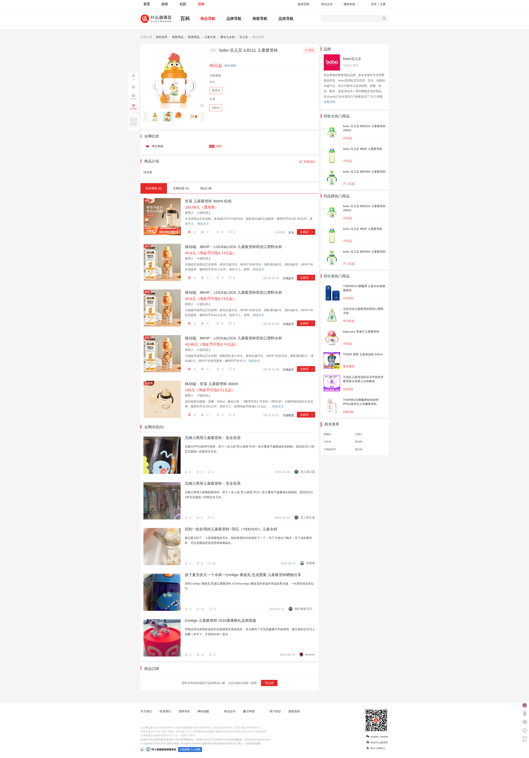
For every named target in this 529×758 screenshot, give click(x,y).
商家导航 (260, 19)
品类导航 (286, 19)
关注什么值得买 (379, 742)
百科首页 (161, 37)
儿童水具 (210, 37)
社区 (183, 4)
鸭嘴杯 (327, 434)
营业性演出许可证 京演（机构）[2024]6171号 (166, 731)
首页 (146, 4)
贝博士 (358, 434)
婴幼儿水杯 (227, 37)
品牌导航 (233, 19)
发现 (147, 200)
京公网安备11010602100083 (157, 727)
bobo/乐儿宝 (352, 59)
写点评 (269, 683)
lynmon (310, 654)
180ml (216, 107)
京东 (291, 232)
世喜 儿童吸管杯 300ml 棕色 (208, 201)
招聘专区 (184, 711)
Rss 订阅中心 (378, 748)
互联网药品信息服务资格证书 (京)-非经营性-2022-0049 (223, 731)
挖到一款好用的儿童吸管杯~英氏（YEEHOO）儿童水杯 (231, 529)
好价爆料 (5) (154, 188)
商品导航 (207, 19)
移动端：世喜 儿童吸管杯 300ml (211, 384)
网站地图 (203, 711)
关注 (311, 50)
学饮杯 (327, 441)
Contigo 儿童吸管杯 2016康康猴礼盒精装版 (220, 620)
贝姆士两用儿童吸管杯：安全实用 (213, 438)
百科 (201, 4)
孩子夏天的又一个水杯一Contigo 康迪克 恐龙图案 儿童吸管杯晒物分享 (243, 575)
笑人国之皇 (307, 471)
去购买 (306, 232)
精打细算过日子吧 (305, 608)
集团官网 (303, 4)
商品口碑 (206, 188)
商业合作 (327, 4)
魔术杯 (358, 449)
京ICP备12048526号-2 (248, 727)
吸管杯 (358, 441)
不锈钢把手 (330, 449)
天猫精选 (288, 415)
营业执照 (261, 731)
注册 (383, 4)
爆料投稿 (349, 4)
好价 (165, 4)
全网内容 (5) (181, 188)
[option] (156, 117)
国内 (147, 246)
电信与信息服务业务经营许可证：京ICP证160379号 (204, 727)
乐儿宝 (243, 37)
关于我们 (146, 711)
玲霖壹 (310, 563)
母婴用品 (177, 37)
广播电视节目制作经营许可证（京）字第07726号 (168, 735)
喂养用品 (194, 37)
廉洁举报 (249, 711)
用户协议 (275, 711)
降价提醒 (230, 65)
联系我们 (165, 711)
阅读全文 (203, 223)
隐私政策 (294, 711)
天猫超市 (288, 278)
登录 (374, 4)
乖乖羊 (216, 90)
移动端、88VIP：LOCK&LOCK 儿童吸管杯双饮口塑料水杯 (233, 247)
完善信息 (309, 161)
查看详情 (329, 102)
